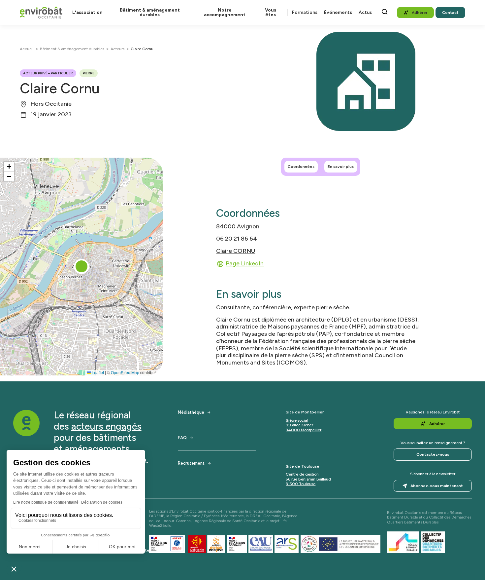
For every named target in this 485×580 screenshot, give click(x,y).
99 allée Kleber (299, 425)
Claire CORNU (235, 250)
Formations (304, 12)
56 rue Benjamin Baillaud (308, 479)
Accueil (27, 49)
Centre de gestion (302, 474)
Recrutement (191, 463)
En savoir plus (341, 166)
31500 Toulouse (300, 484)
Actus (365, 12)
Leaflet (97, 372)
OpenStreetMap (125, 372)
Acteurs (117, 49)
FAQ (182, 437)
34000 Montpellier (303, 430)
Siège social (297, 420)
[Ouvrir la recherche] (384, 12)
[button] (81, 266)
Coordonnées (301, 166)
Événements (338, 12)
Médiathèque (191, 412)
